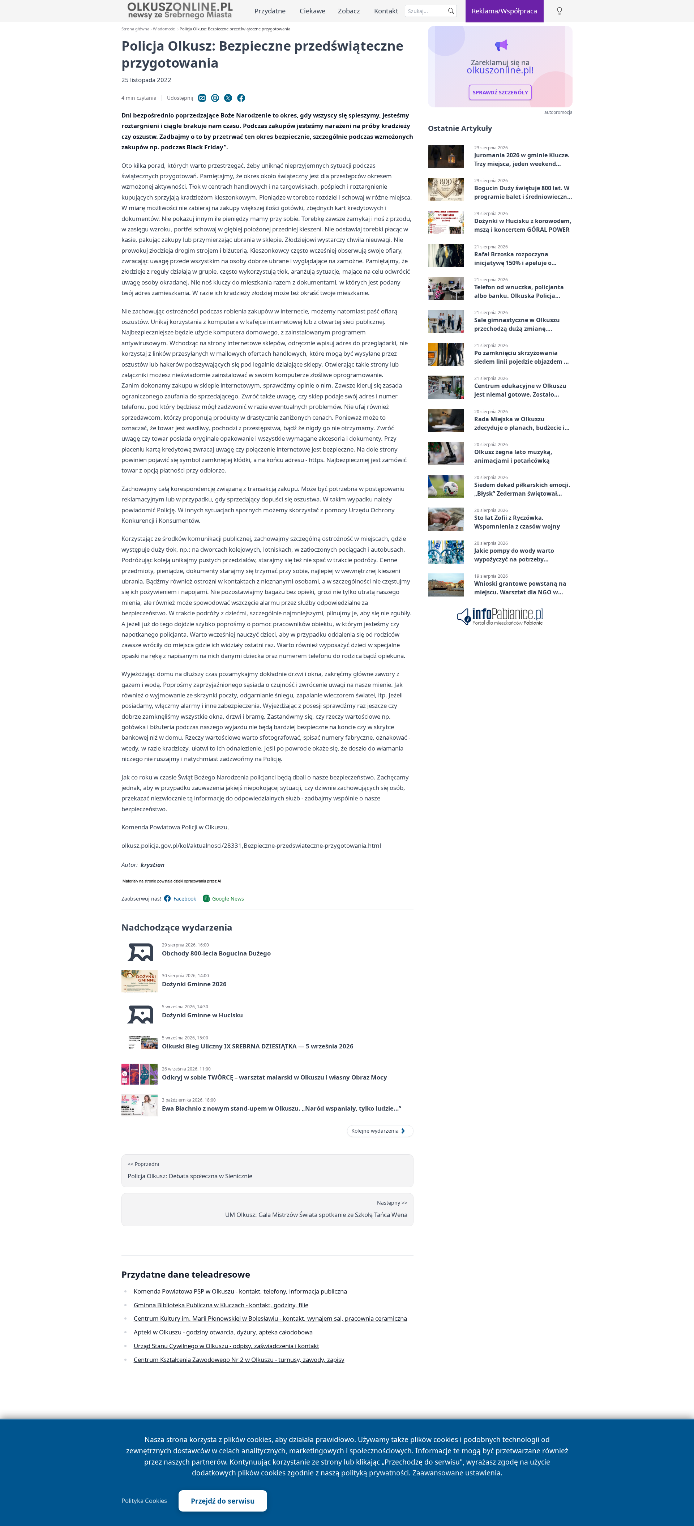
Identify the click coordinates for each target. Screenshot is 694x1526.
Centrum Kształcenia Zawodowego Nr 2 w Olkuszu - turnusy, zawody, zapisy (239, 1359)
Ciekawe (312, 10)
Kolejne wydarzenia (375, 1130)
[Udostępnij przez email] (215, 98)
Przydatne (270, 10)
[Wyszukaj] (451, 11)
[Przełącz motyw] (559, 11)
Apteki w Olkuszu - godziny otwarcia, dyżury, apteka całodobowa (223, 1332)
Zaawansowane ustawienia (456, 1473)
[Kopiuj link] (202, 98)
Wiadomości (164, 28)
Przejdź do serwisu (223, 1501)
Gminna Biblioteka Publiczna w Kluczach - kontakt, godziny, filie (221, 1305)
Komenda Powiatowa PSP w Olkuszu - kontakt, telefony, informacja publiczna (240, 1291)
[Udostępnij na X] (228, 98)
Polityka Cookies (144, 1500)
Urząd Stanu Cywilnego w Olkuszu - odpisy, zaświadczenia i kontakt (226, 1346)
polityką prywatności (375, 1473)
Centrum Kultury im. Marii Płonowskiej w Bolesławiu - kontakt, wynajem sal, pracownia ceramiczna (270, 1318)
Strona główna (135, 28)
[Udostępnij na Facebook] (241, 98)
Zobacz (349, 10)
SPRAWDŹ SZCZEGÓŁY (500, 92)
